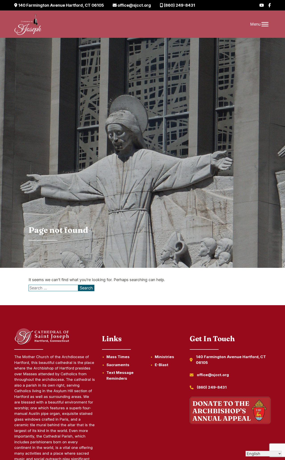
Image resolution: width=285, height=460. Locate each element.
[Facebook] (269, 5)
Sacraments (117, 365)
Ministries (164, 357)
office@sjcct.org (134, 5)
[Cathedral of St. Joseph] (28, 24)
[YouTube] (261, 5)
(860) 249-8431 (179, 5)
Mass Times (118, 357)
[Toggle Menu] (265, 24)
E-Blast (161, 365)
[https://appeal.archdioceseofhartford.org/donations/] (230, 411)
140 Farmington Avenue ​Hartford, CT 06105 (60, 5)
